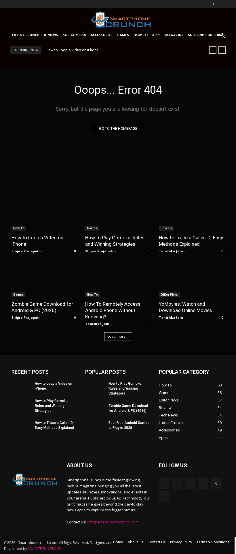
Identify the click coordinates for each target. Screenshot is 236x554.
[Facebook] (181, 4)
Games (92, 228)
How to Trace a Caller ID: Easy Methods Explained (191, 241)
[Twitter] (213, 4)
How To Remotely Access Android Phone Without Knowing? (112, 310)
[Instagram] (189, 4)
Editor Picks (169, 294)
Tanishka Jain (171, 251)
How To (18, 228)
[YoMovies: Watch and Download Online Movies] (191, 280)
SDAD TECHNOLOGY (44, 548)
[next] (222, 50)
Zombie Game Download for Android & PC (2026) (42, 307)
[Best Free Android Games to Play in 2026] (95, 425)
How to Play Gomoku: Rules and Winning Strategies (114, 241)
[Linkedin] (197, 4)
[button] (225, 35)
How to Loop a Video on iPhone (72, 50)
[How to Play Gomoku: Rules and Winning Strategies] (118, 214)
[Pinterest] (205, 4)
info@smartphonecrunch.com (113, 522)
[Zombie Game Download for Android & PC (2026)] (44, 280)
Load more (116, 336)
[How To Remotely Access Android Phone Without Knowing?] (118, 280)
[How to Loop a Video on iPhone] (44, 214)
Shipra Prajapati (26, 251)
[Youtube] (221, 4)
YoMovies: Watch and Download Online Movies (185, 307)
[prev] (212, 50)
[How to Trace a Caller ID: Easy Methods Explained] (191, 214)
